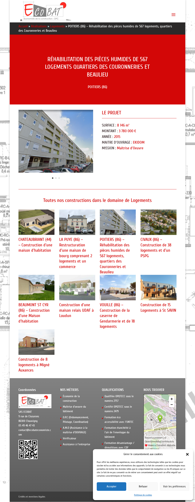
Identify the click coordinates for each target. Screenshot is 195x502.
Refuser (143, 486)
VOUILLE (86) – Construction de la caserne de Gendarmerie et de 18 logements (117, 315)
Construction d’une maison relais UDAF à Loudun (76, 310)
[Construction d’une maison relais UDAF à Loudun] (77, 287)
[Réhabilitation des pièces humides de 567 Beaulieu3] (55, 172)
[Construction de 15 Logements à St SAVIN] (159, 287)
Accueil (23, 26)
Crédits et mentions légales (31, 496)
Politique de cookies (143, 495)
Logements (57, 26)
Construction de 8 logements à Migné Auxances (34, 365)
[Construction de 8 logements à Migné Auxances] (36, 342)
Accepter (111, 486)
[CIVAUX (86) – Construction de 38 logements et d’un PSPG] (159, 222)
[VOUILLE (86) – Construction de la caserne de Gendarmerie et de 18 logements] (118, 287)
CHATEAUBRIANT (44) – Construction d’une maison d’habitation (35, 245)
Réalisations (39, 26)
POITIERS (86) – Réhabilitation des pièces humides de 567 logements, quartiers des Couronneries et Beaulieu (115, 256)
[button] (187, 454)
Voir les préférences (174, 486)
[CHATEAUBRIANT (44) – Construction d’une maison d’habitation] (36, 222)
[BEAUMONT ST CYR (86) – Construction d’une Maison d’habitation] (36, 287)
